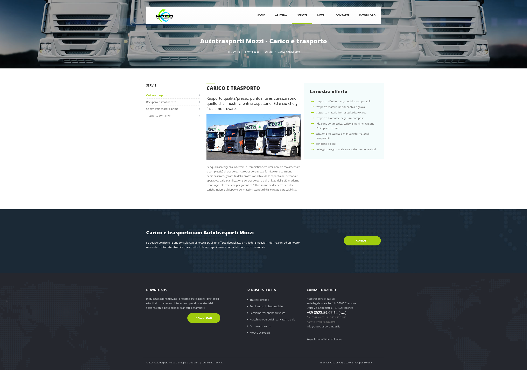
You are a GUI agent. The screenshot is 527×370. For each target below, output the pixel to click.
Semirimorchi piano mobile (266, 306)
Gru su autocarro (260, 326)
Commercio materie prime (162, 109)
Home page (252, 51)
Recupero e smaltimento (161, 102)
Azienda (281, 15)
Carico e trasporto (289, 51)
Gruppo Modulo (364, 362)
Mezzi (321, 15)
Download (367, 15)
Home (261, 15)
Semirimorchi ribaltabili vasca (267, 313)
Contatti (342, 15)
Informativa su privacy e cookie (336, 362)
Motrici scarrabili (260, 332)
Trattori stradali (259, 300)
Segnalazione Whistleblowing (324, 339)
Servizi (302, 15)
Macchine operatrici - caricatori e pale (272, 319)
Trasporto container (158, 115)
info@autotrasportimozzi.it (323, 326)
